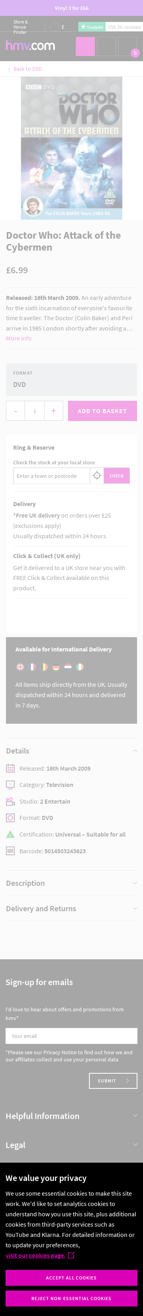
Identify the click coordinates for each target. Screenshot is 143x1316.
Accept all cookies (71, 1278)
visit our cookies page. (36, 1255)
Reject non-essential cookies (71, 1298)
